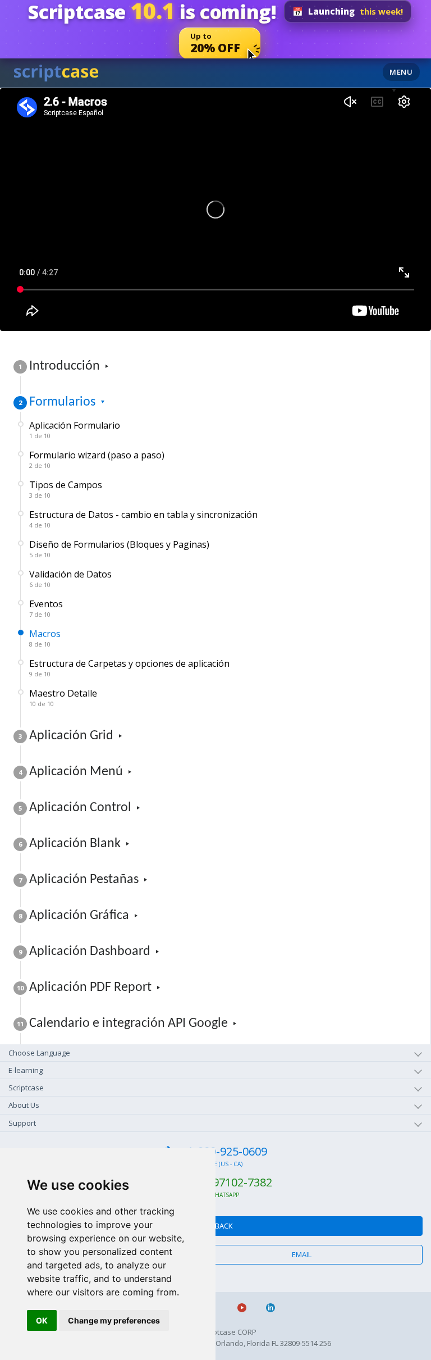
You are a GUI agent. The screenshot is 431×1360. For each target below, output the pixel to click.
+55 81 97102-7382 (224, 1182)
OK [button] (42, 1320)
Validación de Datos (70, 578)
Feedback (216, 1226)
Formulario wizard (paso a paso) (96, 459)
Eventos (46, 608)
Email (301, 1254)
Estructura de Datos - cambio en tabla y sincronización (143, 518)
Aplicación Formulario (74, 429)
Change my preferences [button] (114, 1320)
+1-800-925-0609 (224, 1151)
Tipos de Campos (65, 489)
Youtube (246, 1307)
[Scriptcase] (56, 71)
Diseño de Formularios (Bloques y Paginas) (119, 548)
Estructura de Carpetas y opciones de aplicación (129, 667)
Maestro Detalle (63, 697)
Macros (45, 637)
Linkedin (275, 1307)
